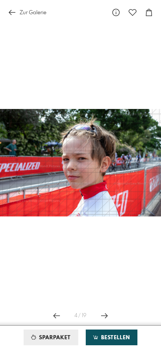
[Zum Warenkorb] (149, 12)
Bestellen (114, 337)
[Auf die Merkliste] (132, 12)
